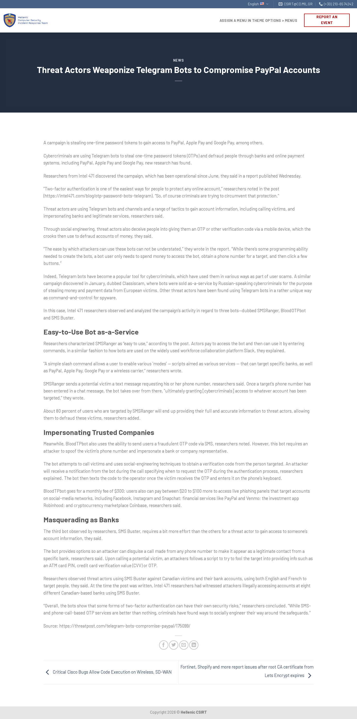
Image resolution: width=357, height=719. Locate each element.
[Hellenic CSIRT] (30, 20)
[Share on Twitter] (173, 645)
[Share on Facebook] (163, 645)
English (253, 4)
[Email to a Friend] (183, 645)
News (178, 60)
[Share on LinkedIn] (193, 645)
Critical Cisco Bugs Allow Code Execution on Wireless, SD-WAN (112, 671)
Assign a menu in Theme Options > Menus (258, 20)
